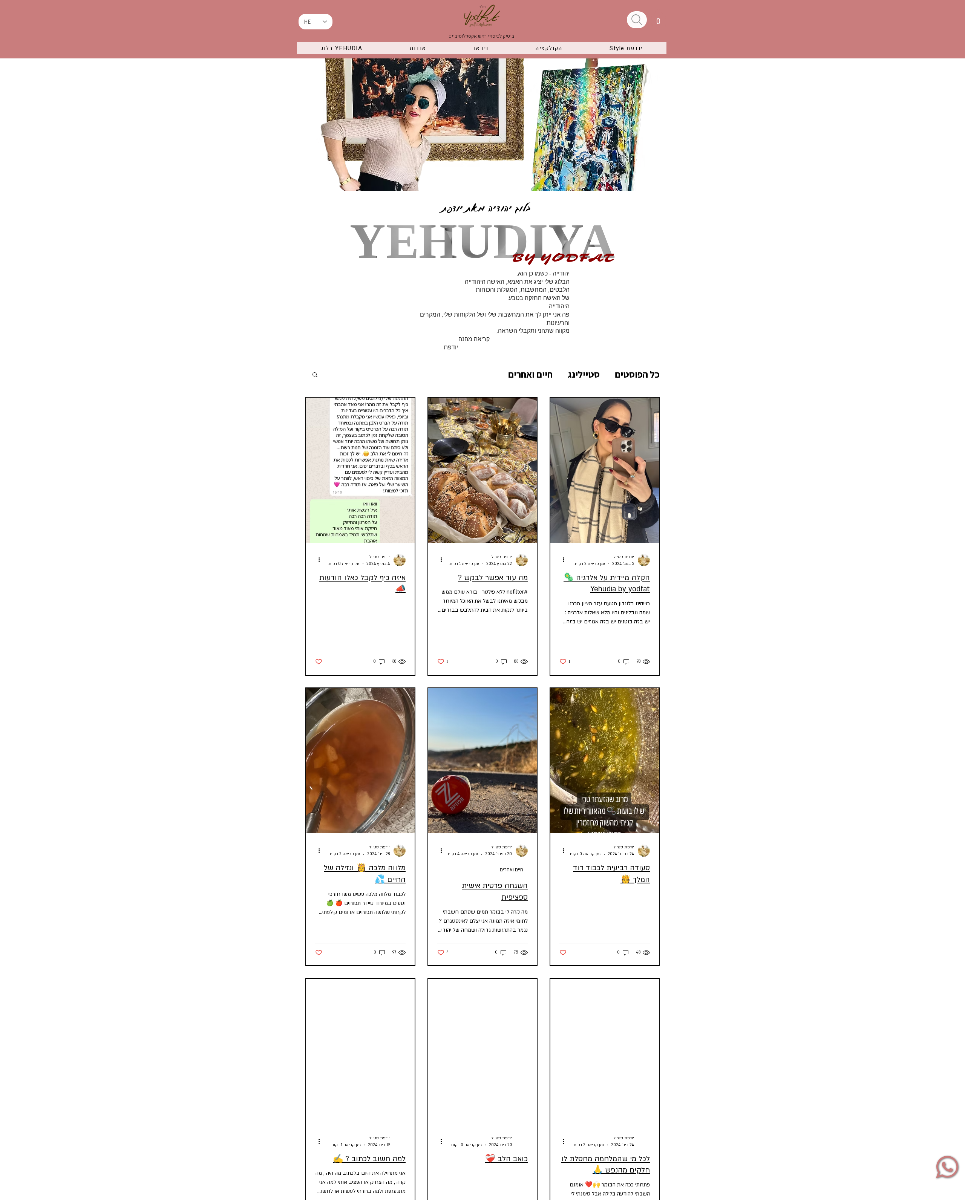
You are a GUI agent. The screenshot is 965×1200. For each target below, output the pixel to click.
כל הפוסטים (637, 374)
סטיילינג (584, 374)
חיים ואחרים (530, 374)
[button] (658, 18)
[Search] (637, 19)
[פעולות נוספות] (560, 560)
